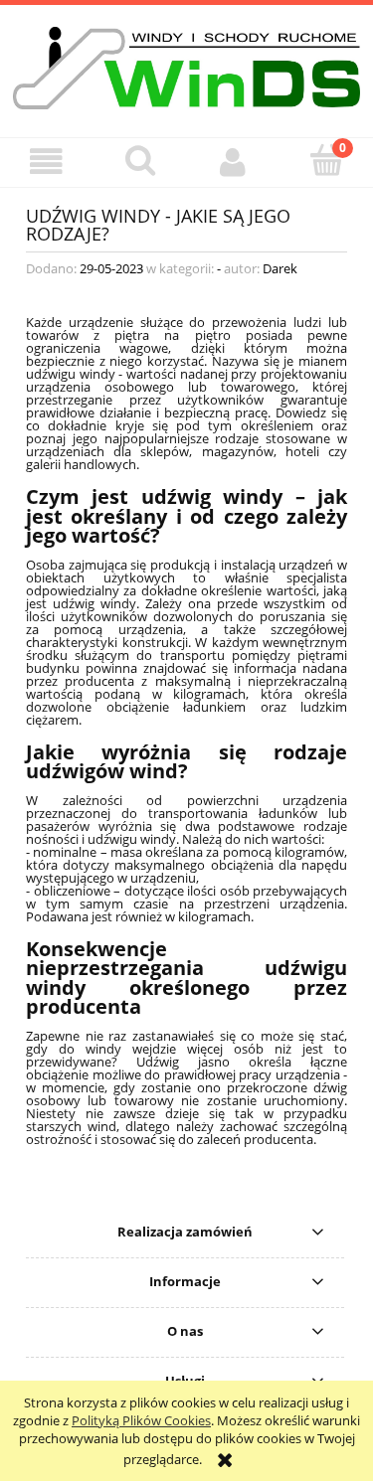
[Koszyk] (326, 160)
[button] (46, 161)
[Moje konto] (233, 161)
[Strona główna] (186, 65)
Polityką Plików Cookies (141, 1420)
